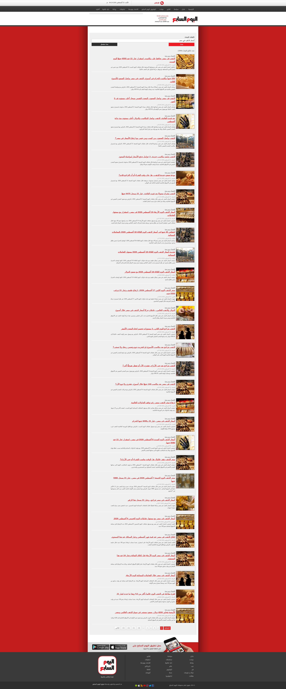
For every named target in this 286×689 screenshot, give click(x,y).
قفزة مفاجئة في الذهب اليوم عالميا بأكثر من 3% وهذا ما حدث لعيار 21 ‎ (145, 594)
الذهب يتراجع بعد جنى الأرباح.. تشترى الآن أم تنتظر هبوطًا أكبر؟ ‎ (148, 366)
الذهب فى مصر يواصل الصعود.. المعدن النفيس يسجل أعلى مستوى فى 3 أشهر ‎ (144, 100)
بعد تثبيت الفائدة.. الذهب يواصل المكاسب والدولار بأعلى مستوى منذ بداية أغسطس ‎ (145, 120)
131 (133, 628)
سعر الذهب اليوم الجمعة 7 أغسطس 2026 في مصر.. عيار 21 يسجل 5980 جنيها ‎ (144, 479)
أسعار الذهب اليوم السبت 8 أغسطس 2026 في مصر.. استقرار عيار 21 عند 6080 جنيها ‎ (144, 441)
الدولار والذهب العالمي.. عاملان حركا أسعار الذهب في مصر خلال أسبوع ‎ (145, 310)
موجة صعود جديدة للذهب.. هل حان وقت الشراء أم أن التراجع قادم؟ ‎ (146, 175)
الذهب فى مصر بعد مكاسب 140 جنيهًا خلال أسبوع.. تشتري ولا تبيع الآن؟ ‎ (145, 384)
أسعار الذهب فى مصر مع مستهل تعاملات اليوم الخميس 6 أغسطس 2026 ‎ (144, 518)
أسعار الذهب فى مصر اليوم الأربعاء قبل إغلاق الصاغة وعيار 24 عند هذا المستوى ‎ (146, 557)
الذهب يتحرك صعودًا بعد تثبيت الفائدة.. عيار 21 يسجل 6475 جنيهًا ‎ (148, 194)
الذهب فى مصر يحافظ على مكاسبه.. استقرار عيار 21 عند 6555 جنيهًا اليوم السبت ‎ (144, 60)
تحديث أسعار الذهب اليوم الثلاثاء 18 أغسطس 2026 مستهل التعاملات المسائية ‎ (146, 253)
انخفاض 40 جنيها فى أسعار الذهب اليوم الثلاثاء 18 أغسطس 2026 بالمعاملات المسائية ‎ (143, 233)
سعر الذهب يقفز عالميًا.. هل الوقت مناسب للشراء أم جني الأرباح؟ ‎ (147, 459)
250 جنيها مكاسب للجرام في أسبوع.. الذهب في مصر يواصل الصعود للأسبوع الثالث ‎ (143, 80)
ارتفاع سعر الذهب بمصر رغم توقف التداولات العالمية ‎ (153, 402)
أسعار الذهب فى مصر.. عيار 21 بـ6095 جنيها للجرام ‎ (153, 421)
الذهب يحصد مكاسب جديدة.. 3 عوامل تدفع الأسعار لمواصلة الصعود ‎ (146, 157)
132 (128, 628)
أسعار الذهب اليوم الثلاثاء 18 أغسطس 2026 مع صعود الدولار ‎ (149, 272)
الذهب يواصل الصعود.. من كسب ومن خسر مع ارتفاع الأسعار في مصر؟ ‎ (145, 138)
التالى (117, 628)
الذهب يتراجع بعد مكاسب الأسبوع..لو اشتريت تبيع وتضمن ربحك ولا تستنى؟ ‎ (143, 347)
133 (123, 628)
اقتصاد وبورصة (170, 56)
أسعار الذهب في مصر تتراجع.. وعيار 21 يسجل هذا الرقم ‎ (151, 500)
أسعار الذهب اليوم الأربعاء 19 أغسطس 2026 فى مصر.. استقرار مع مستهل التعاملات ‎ (144, 213)
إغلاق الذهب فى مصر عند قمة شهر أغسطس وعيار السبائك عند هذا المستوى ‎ (143, 537)
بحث (181, 44)
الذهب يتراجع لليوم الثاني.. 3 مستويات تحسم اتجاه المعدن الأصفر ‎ (148, 329)
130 (139, 628)
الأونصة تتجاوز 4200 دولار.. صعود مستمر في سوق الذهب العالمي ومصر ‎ (145, 612)
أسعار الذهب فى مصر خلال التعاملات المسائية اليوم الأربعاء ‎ (150, 575)
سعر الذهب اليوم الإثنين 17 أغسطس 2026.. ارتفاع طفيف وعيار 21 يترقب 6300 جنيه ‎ (144, 292)
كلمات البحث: (189, 37)
